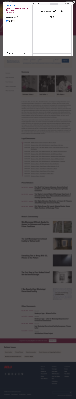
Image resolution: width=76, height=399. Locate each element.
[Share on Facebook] (7, 21)
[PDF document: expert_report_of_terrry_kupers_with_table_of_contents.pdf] (52, 29)
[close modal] (74, 2)
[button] (12, 21)
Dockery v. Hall (10, 5)
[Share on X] (9, 21)
